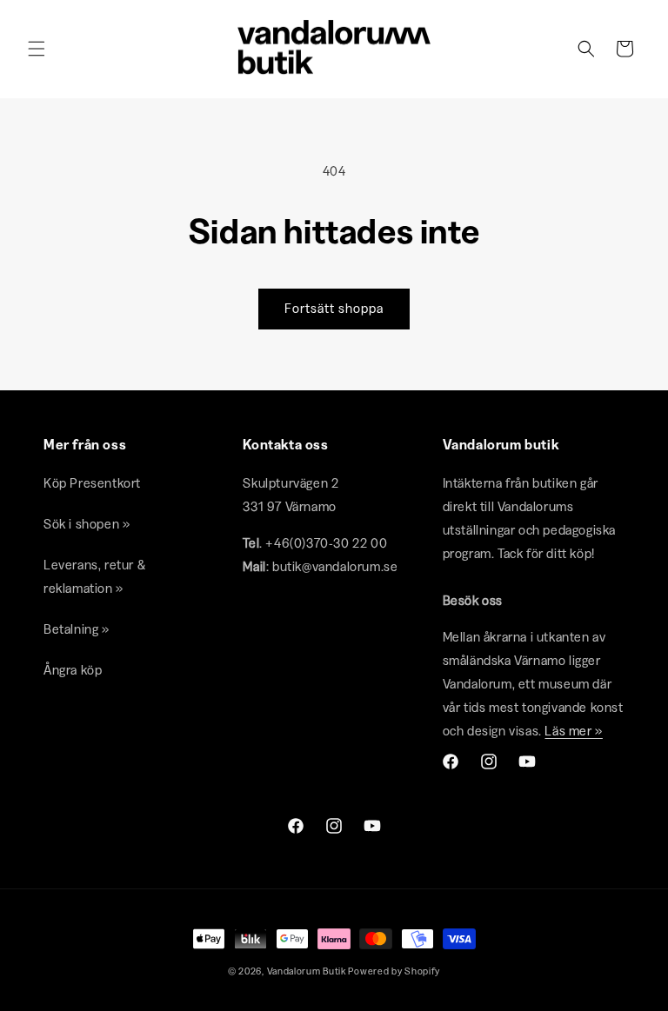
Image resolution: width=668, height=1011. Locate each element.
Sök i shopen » (86, 523)
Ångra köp (72, 670)
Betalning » (76, 629)
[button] (36, 49)
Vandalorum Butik (306, 971)
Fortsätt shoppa (334, 308)
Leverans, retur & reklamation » (94, 576)
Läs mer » (573, 730)
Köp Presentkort (92, 483)
